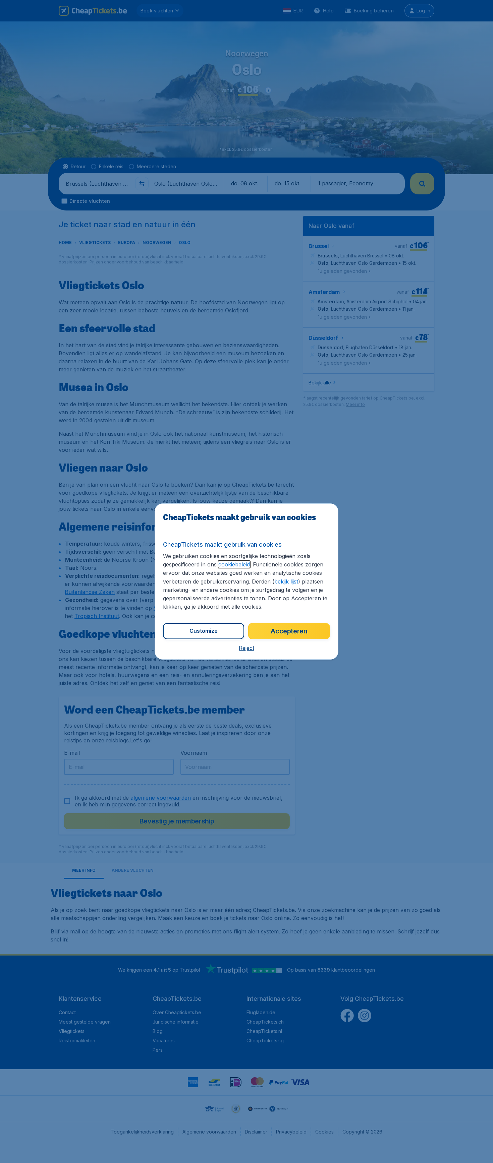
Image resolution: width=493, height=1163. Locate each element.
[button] (246, 648)
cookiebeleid (234, 564)
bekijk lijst (286, 581)
